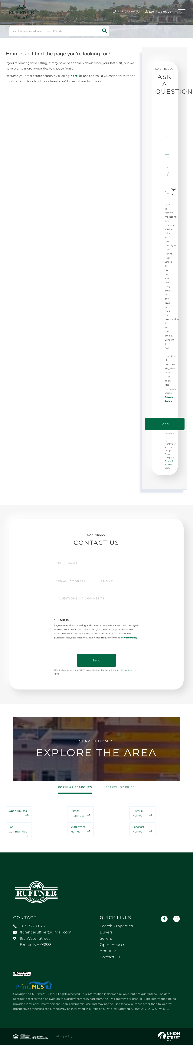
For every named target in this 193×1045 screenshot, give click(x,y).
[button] (104, 31)
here (74, 76)
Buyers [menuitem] (106, 932)
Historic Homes (137, 813)
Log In (152, 11)
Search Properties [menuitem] (116, 926)
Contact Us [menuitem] (110, 957)
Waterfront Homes (78, 829)
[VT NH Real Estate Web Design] (169, 1036)
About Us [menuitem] (108, 951)
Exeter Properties (77, 813)
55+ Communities (18, 829)
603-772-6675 (128, 12)
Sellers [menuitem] (106, 938)
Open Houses (18, 811)
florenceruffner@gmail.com (46, 932)
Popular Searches (75, 787)
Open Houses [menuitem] (112, 945)
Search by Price (120, 787)
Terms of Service (128, 670)
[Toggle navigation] (181, 11)
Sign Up (166, 11)
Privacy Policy (129, 637)
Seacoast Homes (138, 829)
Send (165, 424)
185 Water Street (35, 941)
